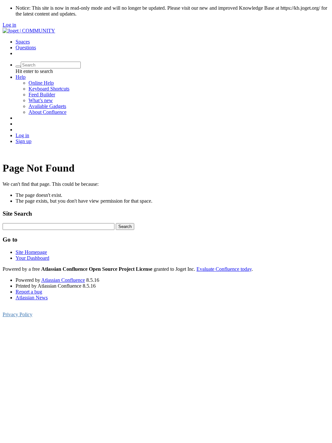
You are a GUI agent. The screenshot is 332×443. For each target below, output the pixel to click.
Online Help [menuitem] (41, 83)
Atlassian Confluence (63, 280)
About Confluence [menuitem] (47, 112)
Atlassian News (32, 297)
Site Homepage (31, 252)
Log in (9, 25)
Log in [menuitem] (22, 135)
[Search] (18, 66)
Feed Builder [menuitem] (42, 94)
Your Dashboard (32, 258)
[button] (21, 77)
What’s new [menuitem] (41, 100)
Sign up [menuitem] (23, 141)
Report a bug (29, 291)
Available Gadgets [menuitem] (47, 106)
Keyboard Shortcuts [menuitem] (49, 88)
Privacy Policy (17, 314)
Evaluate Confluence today (224, 269)
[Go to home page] (29, 30)
